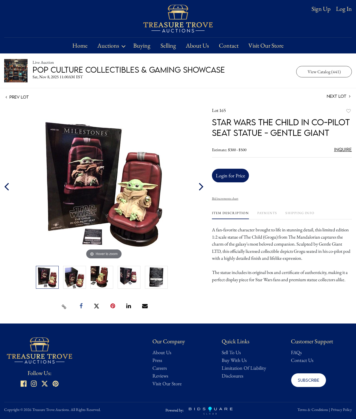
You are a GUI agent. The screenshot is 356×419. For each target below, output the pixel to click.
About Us (197, 45)
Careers (159, 368)
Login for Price (230, 175)
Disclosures (232, 376)
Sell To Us (231, 352)
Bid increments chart (225, 198)
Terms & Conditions (312, 409)
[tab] (230, 215)
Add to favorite (348, 111)
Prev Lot (18, 96)
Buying (141, 45)
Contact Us (302, 360)
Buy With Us (234, 360)
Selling (168, 45)
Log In (344, 9)
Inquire (343, 149)
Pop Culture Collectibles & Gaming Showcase (129, 69)
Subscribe (308, 380)
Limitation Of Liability (244, 368)
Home (80, 45)
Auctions (108, 45)
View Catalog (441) (324, 72)
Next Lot (337, 96)
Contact (229, 45)
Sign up (321, 9)
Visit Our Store (266, 45)
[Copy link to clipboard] (64, 306)
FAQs (296, 352)
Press (157, 360)
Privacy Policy (341, 409)
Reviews (160, 376)
